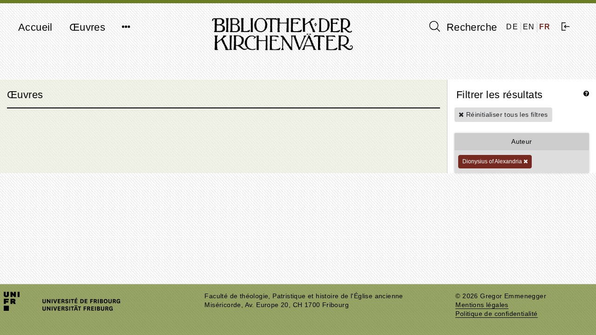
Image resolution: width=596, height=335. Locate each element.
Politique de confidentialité (496, 313)
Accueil (35, 27)
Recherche (470, 27)
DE (512, 27)
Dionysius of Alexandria (492, 161)
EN (529, 27)
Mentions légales (481, 305)
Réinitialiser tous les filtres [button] (506, 114)
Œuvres (87, 27)
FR (545, 27)
